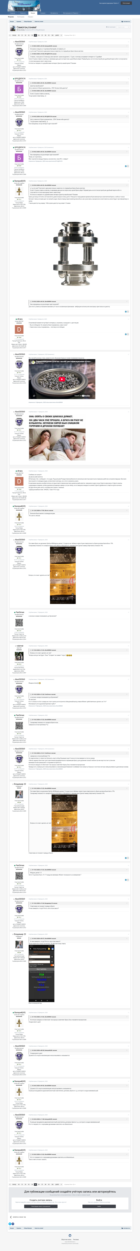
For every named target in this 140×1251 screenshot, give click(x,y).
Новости (23, 13)
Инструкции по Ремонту (70, 13)
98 (45, 35)
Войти (99, 1206)
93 (28, 35)
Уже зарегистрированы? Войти (108, 3)
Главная (12, 13)
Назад (14, 35)
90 (18, 35)
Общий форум (40, 30)
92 (25, 35)
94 (32, 35)
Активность (54, 13)
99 (48, 35)
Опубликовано (38, 41)
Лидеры (30, 17)
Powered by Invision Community (70, 1243)
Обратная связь (66, 1239)
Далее (57, 35)
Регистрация (126, 3)
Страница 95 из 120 (69, 35)
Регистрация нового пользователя (40, 1206)
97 (42, 35)
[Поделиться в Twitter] (10, 1224)
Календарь (20, 17)
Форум (33, 13)
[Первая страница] (10, 35)
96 (38, 35)
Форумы (11, 17)
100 (52, 35)
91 (22, 35)
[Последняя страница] (61, 35)
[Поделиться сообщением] (128, 42)
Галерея (42, 13)
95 (35, 35)
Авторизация (111, 27)
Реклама (76, 1239)
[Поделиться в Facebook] (13, 1224)
